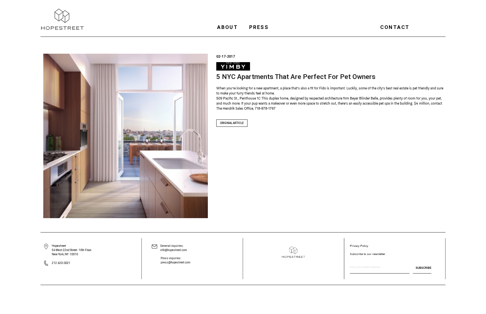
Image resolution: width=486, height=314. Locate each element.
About (227, 27)
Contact (395, 27)
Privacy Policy (359, 245)
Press (259, 27)
